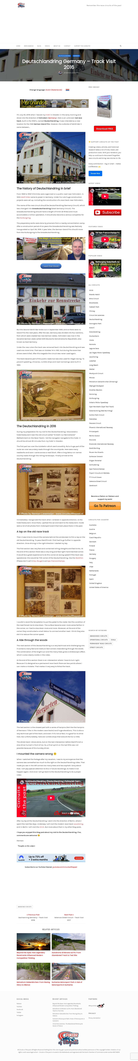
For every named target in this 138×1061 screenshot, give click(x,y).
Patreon (19, 1003)
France (91, 550)
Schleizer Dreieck (96, 456)
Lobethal (92, 361)
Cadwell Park (94, 307)
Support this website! (82, 46)
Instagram (20, 1015)
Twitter (19, 1012)
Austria (92, 529)
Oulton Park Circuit (96, 415)
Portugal (92, 575)
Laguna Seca (94, 348)
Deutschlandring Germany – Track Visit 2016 (69, 64)
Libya (91, 567)
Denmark (92, 542)
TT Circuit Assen (95, 477)
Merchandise (29, 46)
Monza (91, 378)
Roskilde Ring (94, 448)
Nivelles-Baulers (95, 390)
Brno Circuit (94, 299)
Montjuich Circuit (96, 373)
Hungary (92, 558)
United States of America (98, 587)
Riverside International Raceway (101, 444)
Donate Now (95, 173)
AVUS (42, 827)
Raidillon (79, 558)
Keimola (92, 344)
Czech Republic (95, 538)
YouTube (19, 1006)
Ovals (113, 640)
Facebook (20, 1009)
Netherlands (94, 571)
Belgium (92, 533)
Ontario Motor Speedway (98, 402)
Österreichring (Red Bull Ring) (100, 411)
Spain (91, 579)
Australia (92, 525)
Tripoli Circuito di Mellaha (99, 473)
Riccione (92, 440)
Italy (91, 562)
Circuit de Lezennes (96, 315)
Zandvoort (93, 486)
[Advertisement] (69, 27)
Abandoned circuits (25, 907)
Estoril (91, 328)
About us (57, 46)
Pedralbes (93, 419)
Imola (91, 340)
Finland (92, 546)
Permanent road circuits (101, 644)
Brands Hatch (94, 295)
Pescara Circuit (95, 423)
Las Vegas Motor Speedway (99, 353)
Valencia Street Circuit (98, 481)
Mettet (91, 369)
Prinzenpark (94, 432)
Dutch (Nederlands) (54, 90)
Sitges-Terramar (95, 461)
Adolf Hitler (25, 197)
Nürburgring (25, 218)
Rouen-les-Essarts (96, 452)
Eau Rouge (37, 561)
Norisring (93, 394)
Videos (47, 46)
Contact (67, 46)
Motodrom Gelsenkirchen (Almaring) (103, 382)
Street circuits (96, 647)
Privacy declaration (94, 1018)
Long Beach (93, 365)
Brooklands (93, 303)
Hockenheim (94, 336)
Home (18, 46)
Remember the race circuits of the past (104, 5)
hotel (48, 115)
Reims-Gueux (94, 436)
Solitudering (94, 465)
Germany (76, 56)
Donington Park (95, 324)
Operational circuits (99, 640)
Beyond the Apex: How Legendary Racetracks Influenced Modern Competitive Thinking (31, 955)
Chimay (92, 311)
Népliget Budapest (96, 386)
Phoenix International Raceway (101, 427)
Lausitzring (78, 824)
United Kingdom (95, 583)
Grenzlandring (94, 332)
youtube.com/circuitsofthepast (65, 867)
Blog (39, 46)
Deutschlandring (64, 56)
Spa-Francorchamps (56, 561)
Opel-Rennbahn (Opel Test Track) (101, 407)
